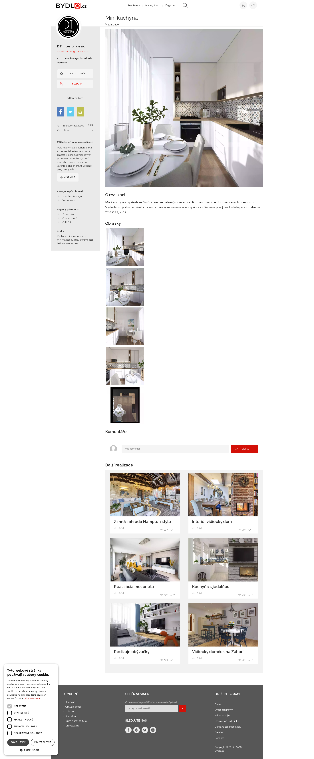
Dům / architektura (76, 721)
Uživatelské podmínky (227, 721)
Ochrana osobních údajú (228, 726)
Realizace (134, 5)
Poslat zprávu (78, 73)
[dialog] (31, 709)
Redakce (219, 738)
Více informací (32, 698)
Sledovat (78, 83)
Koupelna (70, 716)
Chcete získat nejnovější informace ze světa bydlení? (151, 702)
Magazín (170, 5)
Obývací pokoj (73, 706)
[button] (31, 750)
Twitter (70, 111)
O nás (218, 704)
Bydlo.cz (219, 750)
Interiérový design (72, 196)
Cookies (219, 732)
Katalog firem (152, 5)
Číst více (69, 177)
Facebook (60, 111)
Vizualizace (69, 200)
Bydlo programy (224, 709)
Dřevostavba (72, 725)
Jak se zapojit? (222, 715)
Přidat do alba (137, 261)
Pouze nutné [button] (42, 742)
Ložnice (69, 711)
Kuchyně (70, 702)
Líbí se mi (247, 449)
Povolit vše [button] (18, 742)
